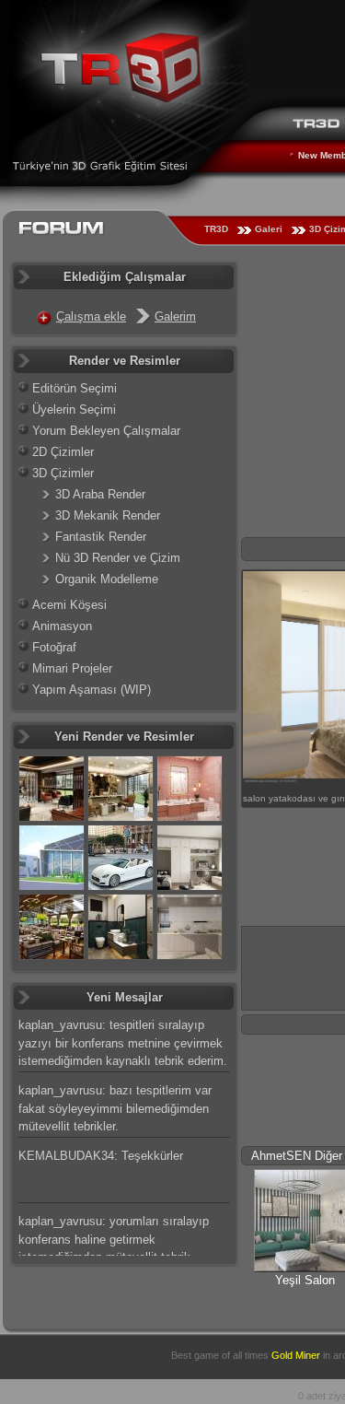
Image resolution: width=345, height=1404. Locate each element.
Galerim (175, 316)
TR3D (216, 229)
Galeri (268, 229)
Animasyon (62, 626)
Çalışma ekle (91, 316)
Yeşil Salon (305, 1280)
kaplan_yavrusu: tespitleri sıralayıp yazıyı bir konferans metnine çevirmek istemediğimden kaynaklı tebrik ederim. (122, 1043)
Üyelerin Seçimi (74, 409)
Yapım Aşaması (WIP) (91, 689)
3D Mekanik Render (107, 515)
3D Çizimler (63, 473)
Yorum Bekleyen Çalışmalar (106, 431)
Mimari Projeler (72, 668)
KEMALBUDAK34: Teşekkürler (100, 1156)
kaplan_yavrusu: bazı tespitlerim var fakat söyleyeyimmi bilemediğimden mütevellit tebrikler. (115, 1108)
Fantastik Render (100, 537)
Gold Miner (295, 1355)
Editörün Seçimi (74, 388)
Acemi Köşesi (69, 605)
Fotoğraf (54, 647)
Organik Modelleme (106, 579)
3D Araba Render (100, 494)
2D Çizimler (63, 452)
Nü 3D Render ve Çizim (117, 558)
